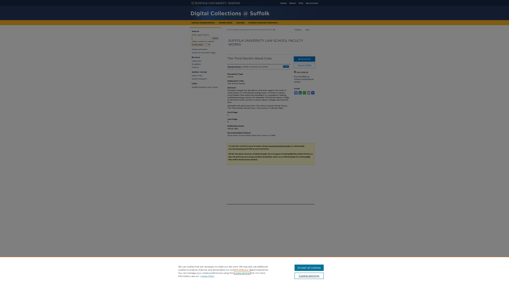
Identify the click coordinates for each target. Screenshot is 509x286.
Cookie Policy (207, 276)
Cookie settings (242, 273)
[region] (254, 271)
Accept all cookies (309, 267)
